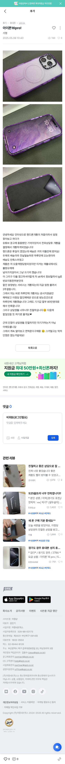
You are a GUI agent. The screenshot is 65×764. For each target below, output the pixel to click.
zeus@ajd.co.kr (37, 652)
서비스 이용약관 (28, 702)
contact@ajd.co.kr (24, 656)
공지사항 (20, 610)
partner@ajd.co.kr (24, 665)
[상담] (57, 747)
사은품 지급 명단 (48, 610)
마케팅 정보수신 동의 (46, 702)
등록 (53, 438)
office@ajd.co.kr (23, 669)
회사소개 (7, 610)
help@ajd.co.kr (22, 661)
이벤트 (32, 610)
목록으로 (32, 347)
